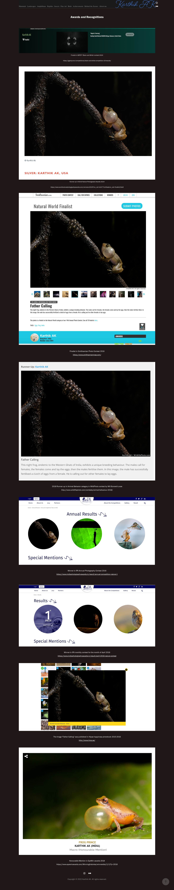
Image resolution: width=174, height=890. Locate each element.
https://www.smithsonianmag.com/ (87, 355)
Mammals (22, 6)
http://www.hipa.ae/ (87, 740)
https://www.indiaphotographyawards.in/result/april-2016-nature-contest (87, 656)
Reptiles (50, 6)
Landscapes (31, 6)
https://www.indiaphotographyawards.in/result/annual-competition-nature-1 (87, 574)
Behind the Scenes (91, 6)
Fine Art (64, 6)
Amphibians (41, 6)
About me (103, 6)
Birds (70, 6)
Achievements (78, 6)
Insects (56, 6)
